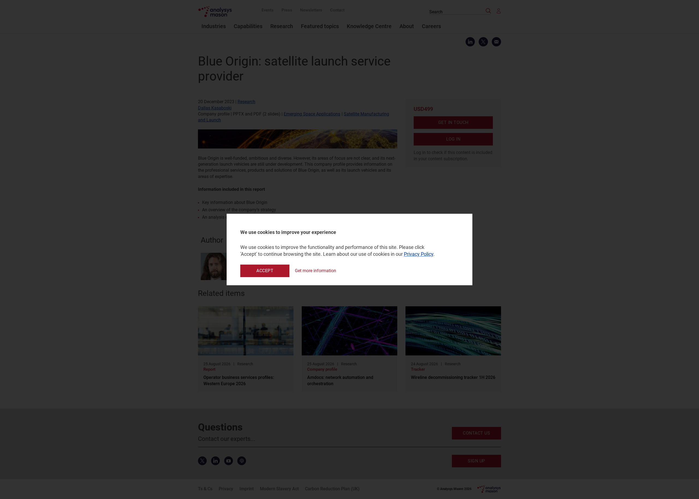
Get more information (315, 270)
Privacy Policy (418, 254)
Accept (264, 270)
